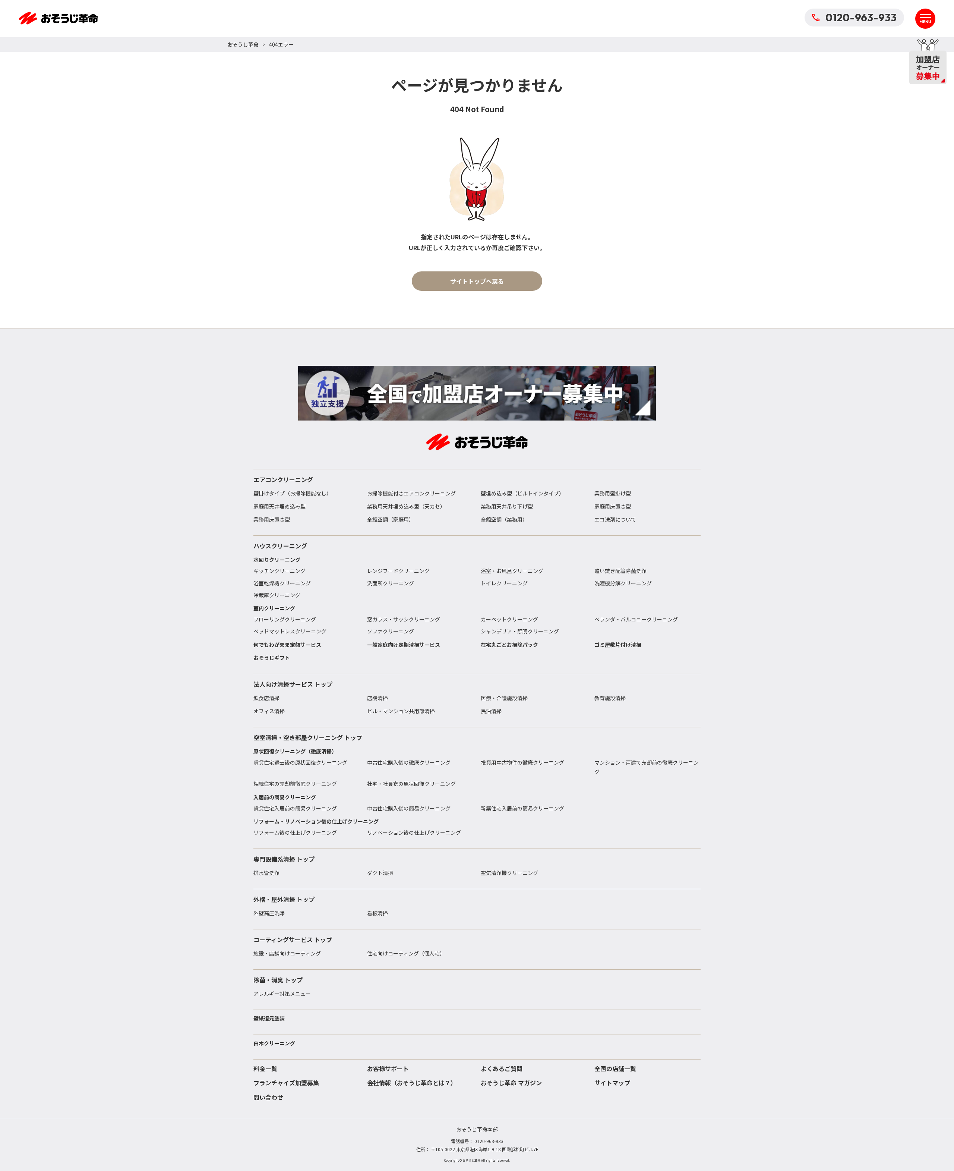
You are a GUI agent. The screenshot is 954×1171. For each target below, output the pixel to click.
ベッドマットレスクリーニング (289, 631)
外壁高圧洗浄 (269, 913)
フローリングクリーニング (284, 619)
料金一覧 (265, 1068)
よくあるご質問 (501, 1068)
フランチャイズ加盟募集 (286, 1082)
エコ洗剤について (615, 519)
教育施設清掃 (610, 698)
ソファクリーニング (390, 631)
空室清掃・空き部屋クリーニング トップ (307, 737)
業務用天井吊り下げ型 (507, 506)
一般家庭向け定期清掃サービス (403, 644)
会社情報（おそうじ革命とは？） (412, 1082)
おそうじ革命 (243, 44)
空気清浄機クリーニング (509, 872)
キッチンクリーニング (279, 571)
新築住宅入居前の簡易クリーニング (522, 808)
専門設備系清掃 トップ (284, 858)
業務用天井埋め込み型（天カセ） (406, 506)
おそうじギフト (271, 657)
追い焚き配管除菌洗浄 (620, 571)
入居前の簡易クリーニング (284, 797)
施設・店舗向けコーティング (287, 953)
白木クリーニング (274, 1043)
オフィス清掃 (269, 711)
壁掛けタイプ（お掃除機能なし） (292, 493)
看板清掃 (377, 913)
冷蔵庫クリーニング (276, 595)
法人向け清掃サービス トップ (292, 684)
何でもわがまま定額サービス (287, 644)
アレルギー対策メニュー (282, 993)
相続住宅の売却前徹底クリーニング (295, 783)
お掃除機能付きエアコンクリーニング (411, 493)
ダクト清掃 (380, 872)
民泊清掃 (491, 711)
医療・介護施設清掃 (504, 698)
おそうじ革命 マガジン (511, 1082)
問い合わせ (268, 1097)
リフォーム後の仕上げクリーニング (295, 832)
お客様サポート (388, 1068)
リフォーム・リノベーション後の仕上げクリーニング (316, 821)
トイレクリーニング (504, 583)
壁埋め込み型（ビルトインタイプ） (522, 493)
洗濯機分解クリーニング (623, 583)
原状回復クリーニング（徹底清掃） (295, 751)
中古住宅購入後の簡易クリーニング (409, 808)
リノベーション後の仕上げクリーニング (414, 832)
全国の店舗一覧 (615, 1068)
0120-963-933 (861, 17)
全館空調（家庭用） (390, 519)
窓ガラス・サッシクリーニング (403, 619)
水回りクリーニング (276, 559)
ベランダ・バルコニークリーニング (636, 619)
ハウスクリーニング (280, 545)
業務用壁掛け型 (612, 493)
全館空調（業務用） (504, 519)
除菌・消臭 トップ (278, 979)
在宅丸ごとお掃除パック (509, 644)
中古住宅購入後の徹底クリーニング (409, 762)
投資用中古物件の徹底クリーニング (522, 762)
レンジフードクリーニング (398, 571)
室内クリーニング (274, 608)
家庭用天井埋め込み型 (279, 506)
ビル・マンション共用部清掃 (401, 711)
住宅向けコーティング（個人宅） (406, 953)
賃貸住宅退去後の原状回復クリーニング (300, 762)
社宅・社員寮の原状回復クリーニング (411, 783)
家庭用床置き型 (612, 506)
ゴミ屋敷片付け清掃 (617, 644)
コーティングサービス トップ (292, 939)
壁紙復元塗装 (269, 1018)
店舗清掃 (377, 698)
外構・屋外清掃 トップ (284, 899)
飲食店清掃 (266, 698)
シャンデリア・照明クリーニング (520, 631)
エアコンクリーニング (283, 479)
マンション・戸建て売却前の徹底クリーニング (646, 767)
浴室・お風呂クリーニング (512, 571)
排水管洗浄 (266, 872)
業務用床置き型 (271, 519)
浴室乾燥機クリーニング (282, 583)
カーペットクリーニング (509, 619)
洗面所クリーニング (390, 583)
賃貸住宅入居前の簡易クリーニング (295, 808)
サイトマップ (612, 1082)
